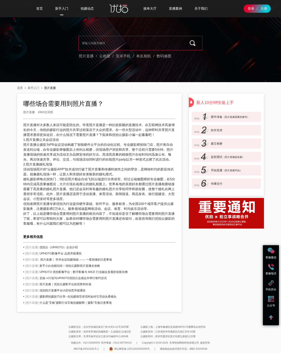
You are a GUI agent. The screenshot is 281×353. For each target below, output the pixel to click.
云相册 (104, 56)
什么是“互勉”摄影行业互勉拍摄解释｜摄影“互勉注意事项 (68, 302)
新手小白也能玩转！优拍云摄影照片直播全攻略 (62, 265)
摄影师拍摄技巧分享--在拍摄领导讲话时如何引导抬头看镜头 (70, 296)
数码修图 (164, 56)
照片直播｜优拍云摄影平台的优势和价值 (58, 284)
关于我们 (201, 8)
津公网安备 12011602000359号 (132, 348)
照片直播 (86, 56)
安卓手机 (123, 56)
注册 (264, 8)
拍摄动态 (87, 8)
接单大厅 (150, 8)
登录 (251, 8)
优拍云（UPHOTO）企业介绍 (51, 247)
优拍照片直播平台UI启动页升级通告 (55, 290)
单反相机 (143, 56)
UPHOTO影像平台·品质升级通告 (53, 253)
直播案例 (175, 8)
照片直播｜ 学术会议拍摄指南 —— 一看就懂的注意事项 (68, 259)
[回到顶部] (271, 317)
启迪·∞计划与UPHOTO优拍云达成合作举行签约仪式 (66, 278)
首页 (39, 8)
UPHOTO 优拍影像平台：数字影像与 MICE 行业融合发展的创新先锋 (76, 272)
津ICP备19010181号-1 (86, 348)
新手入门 (61, 8)
